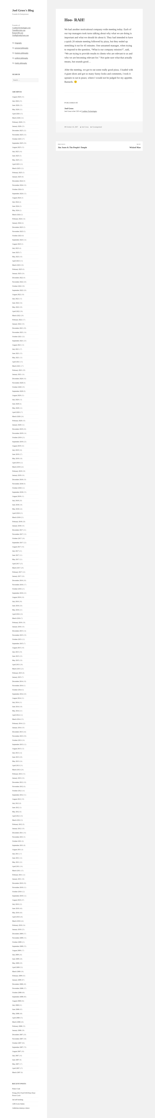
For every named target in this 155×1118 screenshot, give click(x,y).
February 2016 (17, 622)
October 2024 (16, 189)
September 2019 (17, 442)
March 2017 (16, 568)
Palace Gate (16, 1089)
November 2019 (17, 433)
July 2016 (15, 601)
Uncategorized (97, 127)
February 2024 (17, 219)
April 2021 (16, 362)
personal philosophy (21, 48)
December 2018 (17, 479)
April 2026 (16, 114)
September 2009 (17, 946)
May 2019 (15, 458)
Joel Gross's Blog (23, 10)
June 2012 (15, 807)
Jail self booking (17, 1100)
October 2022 (16, 286)
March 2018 (16, 517)
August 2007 (16, 1051)
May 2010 (15, 913)
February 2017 (17, 572)
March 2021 (16, 366)
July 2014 (15, 702)
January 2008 (16, 1030)
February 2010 (17, 925)
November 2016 (17, 585)
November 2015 (17, 635)
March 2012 (16, 820)
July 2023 (15, 248)
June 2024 (15, 206)
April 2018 (16, 513)
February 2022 (17, 320)
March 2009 (16, 971)
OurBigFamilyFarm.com (20, 35)
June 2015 (15, 656)
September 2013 (17, 744)
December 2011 (17, 833)
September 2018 (17, 492)
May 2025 (15, 160)
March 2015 (16, 669)
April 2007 (16, 1068)
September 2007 (17, 1047)
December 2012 (17, 782)
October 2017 (16, 538)
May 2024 (15, 210)
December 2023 (17, 227)
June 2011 (15, 858)
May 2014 (15, 711)
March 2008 (16, 1022)
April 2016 (16, 614)
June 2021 (15, 353)
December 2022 (17, 278)
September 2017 (17, 542)
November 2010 (17, 887)
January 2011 (16, 879)
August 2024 (16, 198)
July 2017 (15, 551)
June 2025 (15, 156)
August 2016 (16, 597)
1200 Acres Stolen (18, 1104)
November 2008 (17, 988)
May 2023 (15, 257)
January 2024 (16, 223)
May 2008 (15, 1013)
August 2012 (16, 799)
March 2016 (16, 618)
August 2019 (16, 446)
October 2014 (16, 690)
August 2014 (16, 698)
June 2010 (15, 908)
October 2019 (16, 437)
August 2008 (16, 1001)
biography (18, 43)
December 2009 (17, 934)
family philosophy (21, 63)
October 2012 (16, 791)
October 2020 (16, 387)
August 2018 (16, 496)
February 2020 (17, 421)
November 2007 (17, 1039)
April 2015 (16, 664)
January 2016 (16, 627)
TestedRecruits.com (18, 30)
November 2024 (17, 185)
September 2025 (17, 143)
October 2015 (16, 639)
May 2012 (15, 812)
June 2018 (15, 505)
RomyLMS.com (17, 33)
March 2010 (16, 921)
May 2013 (15, 761)
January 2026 (16, 126)
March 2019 (16, 467)
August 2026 (16, 97)
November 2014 (17, 685)
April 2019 (16, 463)
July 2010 (15, 904)
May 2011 (15, 862)
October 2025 (16, 139)
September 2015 (17, 643)
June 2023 (15, 252)
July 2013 (15, 753)
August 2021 (16, 345)
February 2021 (17, 370)
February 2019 (17, 471)
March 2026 (16, 118)
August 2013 (16, 749)
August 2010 (16, 900)
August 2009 (16, 950)
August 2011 (16, 849)
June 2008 (15, 1009)
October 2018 (16, 488)
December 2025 (17, 130)
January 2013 (16, 778)
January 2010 (16, 929)
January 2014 (16, 728)
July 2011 (15, 854)
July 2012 (15, 803)
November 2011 (17, 837)
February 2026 (17, 122)
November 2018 (17, 484)
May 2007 (15, 1064)
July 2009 (15, 955)
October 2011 (16, 841)
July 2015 (15, 652)
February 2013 (17, 774)
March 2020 (16, 416)
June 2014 (15, 706)
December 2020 (17, 378)
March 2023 (16, 265)
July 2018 (15, 500)
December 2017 (17, 530)
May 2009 (15, 963)
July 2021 (15, 349)
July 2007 (15, 1056)
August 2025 (16, 147)
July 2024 (15, 202)
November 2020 (17, 383)
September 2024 (17, 193)
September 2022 (17, 290)
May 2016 (15, 610)
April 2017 (16, 564)
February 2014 (17, 723)
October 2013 (16, 740)
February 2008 (17, 1026)
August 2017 (16, 547)
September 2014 (17, 694)
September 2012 (17, 795)
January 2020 (16, 425)
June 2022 (15, 303)
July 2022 (15, 299)
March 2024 (16, 215)
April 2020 (16, 412)
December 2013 (17, 732)
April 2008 (16, 1018)
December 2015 (17, 631)
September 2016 (17, 593)
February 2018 (17, 521)
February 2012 (17, 824)
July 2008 (15, 1005)
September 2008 (17, 997)
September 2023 (17, 240)
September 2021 (17, 341)
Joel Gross (85, 127)
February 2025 (17, 172)
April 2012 (16, 816)
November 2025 (17, 135)
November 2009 (17, 938)
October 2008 (16, 992)
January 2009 (16, 980)
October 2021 (16, 336)
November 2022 (17, 282)
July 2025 (15, 151)
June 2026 (15, 105)
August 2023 (16, 244)
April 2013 (16, 765)
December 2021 (17, 328)
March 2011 (16, 870)
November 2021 (17, 332)
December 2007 (17, 1034)
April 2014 (16, 715)
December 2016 (17, 580)
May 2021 (15, 357)
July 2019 (15, 450)
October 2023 (16, 236)
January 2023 (16, 273)
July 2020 (15, 400)
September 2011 (17, 845)
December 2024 (17, 181)
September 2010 (17, 896)
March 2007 (16, 1072)
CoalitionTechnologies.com (21, 28)
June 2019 (15, 454)
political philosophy (21, 58)
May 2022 (15, 307)
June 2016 (15, 606)
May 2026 (15, 109)
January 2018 (16, 526)
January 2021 (16, 374)
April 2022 (16, 311)
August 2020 (16, 395)
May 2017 (15, 559)
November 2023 (17, 231)
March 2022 (16, 315)
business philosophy (21, 53)
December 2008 (17, 984)
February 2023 (17, 269)
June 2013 (15, 757)
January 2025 (16, 177)
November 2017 (17, 534)
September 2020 (17, 391)
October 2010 (16, 892)
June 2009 (15, 959)
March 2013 (16, 770)
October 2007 (16, 1043)
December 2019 (17, 429)
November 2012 (17, 786)
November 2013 (17, 736)
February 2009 (17, 976)
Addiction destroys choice (21, 1108)
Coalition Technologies (89, 111)
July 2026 (15, 101)
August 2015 (16, 648)
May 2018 (15, 509)
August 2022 (16, 294)
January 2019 (16, 475)
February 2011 (17, 875)
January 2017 (16, 576)
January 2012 (16, 828)
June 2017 (15, 555)
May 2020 (15, 408)
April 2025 (16, 164)
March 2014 (16, 719)
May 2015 (15, 660)
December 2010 (17, 883)
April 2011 (15, 866)
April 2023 (16, 261)
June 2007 (15, 1060)
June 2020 (15, 404)
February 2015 (17, 673)
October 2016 (16, 589)
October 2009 (16, 942)
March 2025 (16, 168)
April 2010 (16, 917)
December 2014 (17, 681)
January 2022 (16, 324)
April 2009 (16, 967)
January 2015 (16, 677)
